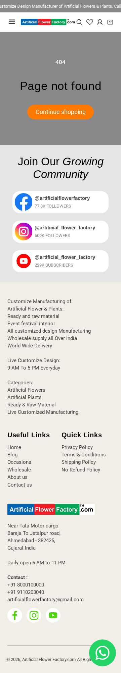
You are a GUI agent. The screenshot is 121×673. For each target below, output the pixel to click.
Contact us (19, 485)
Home (14, 447)
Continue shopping (61, 112)
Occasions (19, 462)
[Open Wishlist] (89, 22)
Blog (12, 455)
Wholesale (19, 470)
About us (17, 477)
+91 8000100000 (25, 585)
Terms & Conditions (84, 455)
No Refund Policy (81, 470)
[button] (11, 21)
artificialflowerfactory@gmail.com (45, 600)
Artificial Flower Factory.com (49, 659)
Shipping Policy (79, 462)
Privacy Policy (77, 447)
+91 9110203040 (25, 592)
